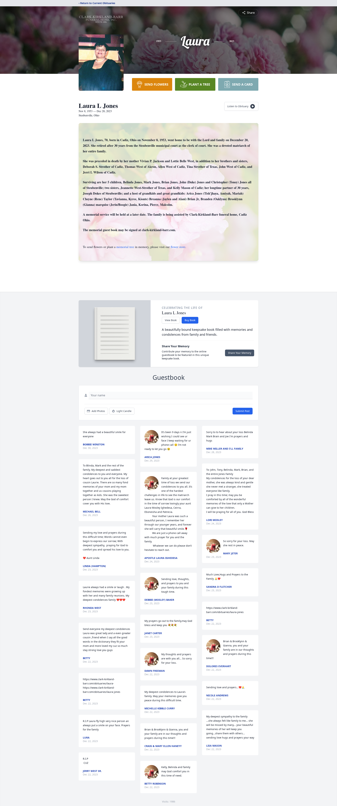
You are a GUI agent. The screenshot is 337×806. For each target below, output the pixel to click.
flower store (178, 247)
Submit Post (243, 411)
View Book (171, 320)
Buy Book (190, 320)
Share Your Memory (239, 352)
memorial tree (125, 247)
